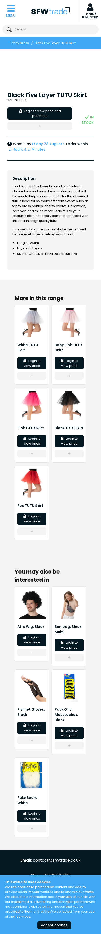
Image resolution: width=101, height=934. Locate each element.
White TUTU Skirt (27, 347)
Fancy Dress (19, 43)
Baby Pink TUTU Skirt (68, 347)
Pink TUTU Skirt (30, 427)
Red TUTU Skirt (30, 505)
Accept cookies (54, 925)
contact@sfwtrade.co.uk (57, 860)
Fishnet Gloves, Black (31, 712)
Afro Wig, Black (30, 626)
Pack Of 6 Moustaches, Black (66, 714)
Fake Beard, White (27, 800)
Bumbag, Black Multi (68, 629)
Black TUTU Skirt (69, 427)
